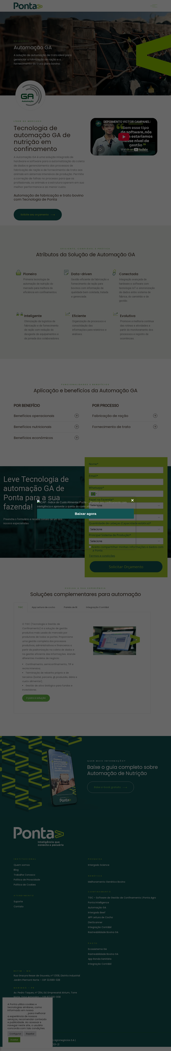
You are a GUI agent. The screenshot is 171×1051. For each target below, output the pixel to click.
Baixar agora (85, 513)
